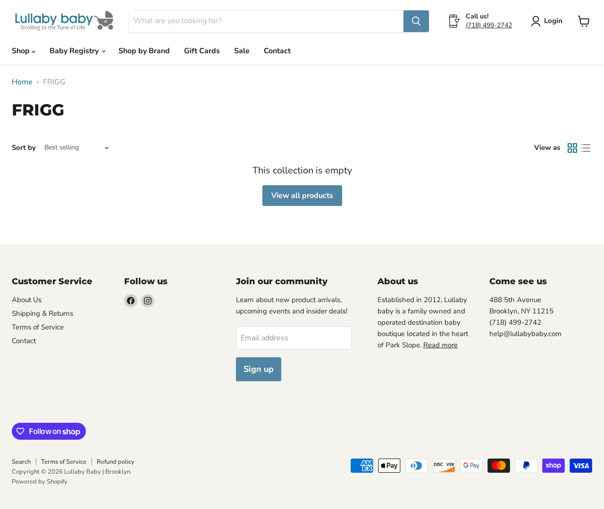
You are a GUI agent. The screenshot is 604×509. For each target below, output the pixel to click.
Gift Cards (202, 51)
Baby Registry (75, 51)
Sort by (24, 148)
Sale (242, 51)
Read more (440, 345)
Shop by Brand (144, 51)
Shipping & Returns (42, 313)
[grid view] (572, 148)
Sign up (258, 369)
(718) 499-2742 (489, 25)
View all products (302, 195)
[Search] (416, 21)
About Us (27, 299)
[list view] (585, 148)
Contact (277, 51)
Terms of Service (38, 327)
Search (21, 462)
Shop (22, 51)
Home (22, 82)
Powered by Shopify (39, 481)
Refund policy (115, 462)
